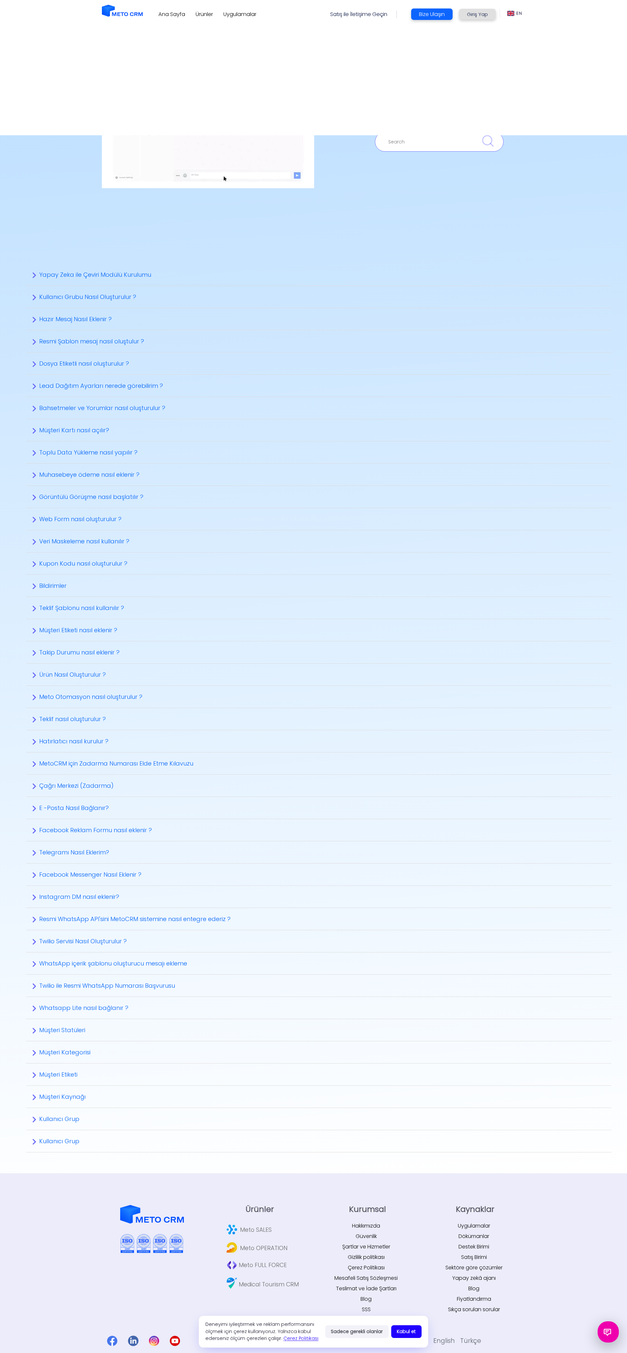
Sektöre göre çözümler (474, 1267)
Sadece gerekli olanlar (357, 1331)
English (444, 1340)
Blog (366, 1299)
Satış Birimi (474, 1257)
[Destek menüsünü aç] (608, 1332)
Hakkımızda (366, 1225)
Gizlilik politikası (366, 1257)
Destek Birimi (473, 1246)
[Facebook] (112, 1341)
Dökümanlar (473, 1236)
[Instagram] (154, 1341)
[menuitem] (171, 14)
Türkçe (470, 1340)
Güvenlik (366, 1236)
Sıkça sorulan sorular (474, 1309)
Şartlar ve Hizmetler (366, 1246)
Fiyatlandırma (474, 1299)
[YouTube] (175, 1341)
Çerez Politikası (366, 1267)
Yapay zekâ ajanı (474, 1278)
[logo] (122, 10)
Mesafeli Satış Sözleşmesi (366, 1278)
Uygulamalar (474, 1225)
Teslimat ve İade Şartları (366, 1288)
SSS (366, 1309)
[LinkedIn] (133, 1341)
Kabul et (406, 1331)
